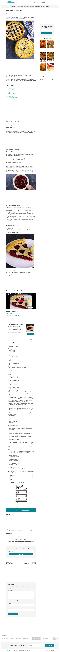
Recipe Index (32, 6)
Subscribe (20, 554)
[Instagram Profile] (35, 2)
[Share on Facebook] (9, 533)
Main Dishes (37, 6)
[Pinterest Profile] (33, 2)
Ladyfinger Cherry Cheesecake (13, 315)
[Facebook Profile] (36, 2)
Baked (13, 541)
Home (11, 650)
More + (47, 6)
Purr (53, 650)
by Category (21, 6)
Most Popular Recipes (46, 38)
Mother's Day (26, 541)
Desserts (43, 6)
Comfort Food (17, 541)
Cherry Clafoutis (10, 313)
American (9, 541)
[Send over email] (11, 533)
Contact (17, 650)
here (24, 536)
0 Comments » (15, 12)
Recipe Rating (10, 600)
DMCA (20, 650)
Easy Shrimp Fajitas (10, 563)
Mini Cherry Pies (12, 76)
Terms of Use (28, 650)
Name (9, 603)
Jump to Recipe (9, 12)
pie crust (13, 129)
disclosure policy (22, 13)
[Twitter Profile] (39, 2)
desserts (11, 317)
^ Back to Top (8, 650)
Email (9, 608)
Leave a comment (25, 510)
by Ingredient (26, 6)
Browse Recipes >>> (15, 6)
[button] (28, 336)
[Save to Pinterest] (7, 533)
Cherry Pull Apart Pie (20, 482)
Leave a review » (30, 339)
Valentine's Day (31, 541)
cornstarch (16, 362)
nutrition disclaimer (23, 503)
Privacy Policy (23, 650)
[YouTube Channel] (38, 2)
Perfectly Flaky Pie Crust (30, 563)
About (14, 650)
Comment (10, 590)
